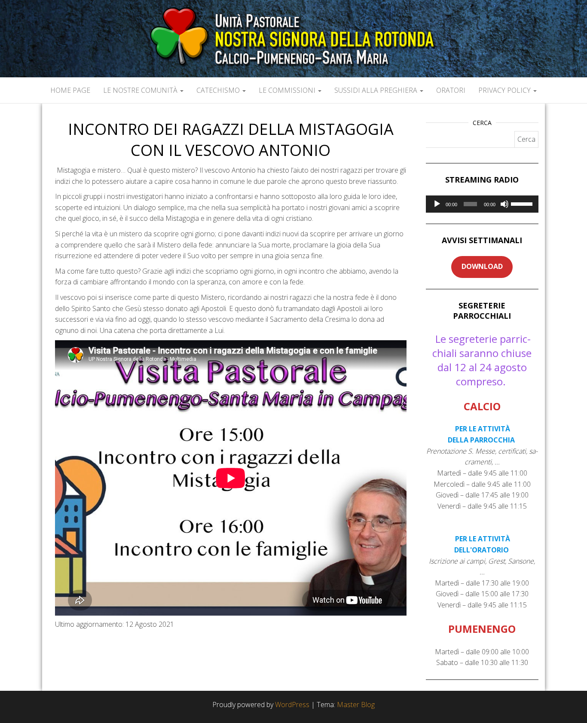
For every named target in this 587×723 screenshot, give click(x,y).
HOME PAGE (70, 90)
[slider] (522, 203)
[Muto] (504, 204)
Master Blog (356, 704)
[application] (482, 204)
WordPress (292, 704)
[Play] (437, 204)
